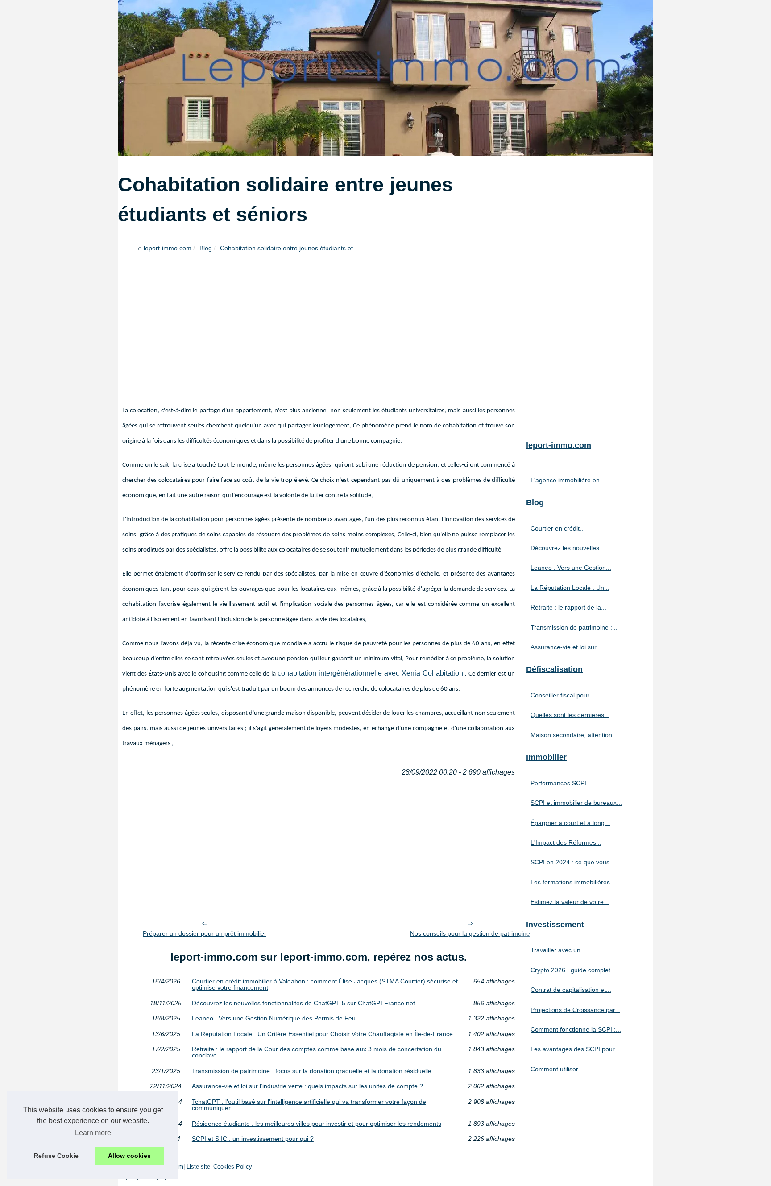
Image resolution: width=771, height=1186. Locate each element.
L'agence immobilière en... (568, 480)
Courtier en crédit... (558, 528)
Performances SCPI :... (563, 783)
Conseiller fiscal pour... (562, 695)
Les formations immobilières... (573, 882)
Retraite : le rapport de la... (568, 607)
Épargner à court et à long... (570, 822)
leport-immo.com (167, 248)
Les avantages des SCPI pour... (575, 1049)
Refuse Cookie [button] (56, 1155)
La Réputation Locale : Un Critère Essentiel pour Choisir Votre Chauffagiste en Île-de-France (322, 1034)
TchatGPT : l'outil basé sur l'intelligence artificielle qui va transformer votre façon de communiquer (309, 1105)
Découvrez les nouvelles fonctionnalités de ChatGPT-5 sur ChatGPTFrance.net (303, 1003)
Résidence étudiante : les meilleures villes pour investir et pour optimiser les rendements (316, 1123)
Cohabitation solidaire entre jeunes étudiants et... (289, 248)
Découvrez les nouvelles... (568, 548)
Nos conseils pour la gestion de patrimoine (470, 933)
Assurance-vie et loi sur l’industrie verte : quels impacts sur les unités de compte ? (307, 1086)
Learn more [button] (93, 1132)
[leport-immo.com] (385, 78)
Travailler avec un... (558, 950)
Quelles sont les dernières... (570, 714)
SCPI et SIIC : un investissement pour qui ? (253, 1139)
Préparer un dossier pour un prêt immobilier (204, 933)
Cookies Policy (232, 1166)
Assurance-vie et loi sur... (566, 647)
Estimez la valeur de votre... (570, 901)
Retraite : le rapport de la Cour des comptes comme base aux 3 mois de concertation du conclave (316, 1052)
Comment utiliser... (557, 1069)
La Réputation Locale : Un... (570, 587)
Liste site (198, 1166)
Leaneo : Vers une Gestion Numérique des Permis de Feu (274, 1018)
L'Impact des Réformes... (566, 842)
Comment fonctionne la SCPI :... (576, 1029)
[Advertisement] (318, 322)
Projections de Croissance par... (575, 1009)
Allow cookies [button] (129, 1155)
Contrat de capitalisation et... (571, 989)
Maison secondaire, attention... (574, 734)
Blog (205, 248)
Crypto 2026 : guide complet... (573, 970)
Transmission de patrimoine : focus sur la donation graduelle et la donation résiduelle (311, 1071)
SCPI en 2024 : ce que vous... (573, 862)
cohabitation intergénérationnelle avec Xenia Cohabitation (370, 673)
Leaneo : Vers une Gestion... (571, 567)
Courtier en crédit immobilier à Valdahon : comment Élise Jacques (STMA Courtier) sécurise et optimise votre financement (325, 984)
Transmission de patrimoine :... (574, 627)
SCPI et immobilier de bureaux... (576, 802)
